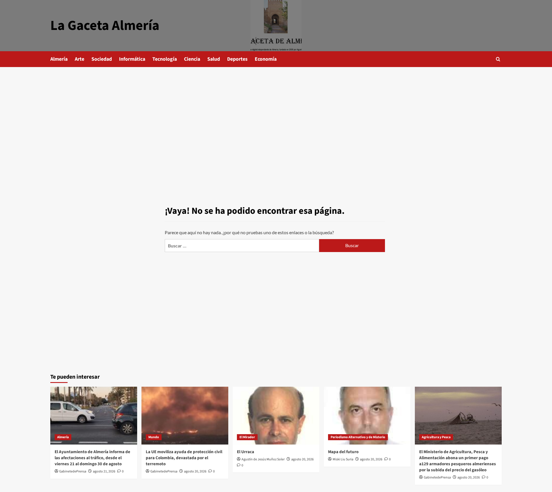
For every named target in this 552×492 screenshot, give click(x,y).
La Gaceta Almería (104, 25)
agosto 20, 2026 (195, 471)
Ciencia (192, 59)
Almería (59, 59)
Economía (266, 59)
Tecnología (164, 59)
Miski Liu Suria (343, 459)
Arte (79, 59)
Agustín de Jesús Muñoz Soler (263, 459)
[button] (498, 59)
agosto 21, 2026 (104, 471)
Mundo (153, 437)
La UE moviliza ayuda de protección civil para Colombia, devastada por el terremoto (184, 458)
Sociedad (101, 59)
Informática (132, 59)
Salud (213, 59)
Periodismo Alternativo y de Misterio (358, 437)
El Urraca (245, 452)
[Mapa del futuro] (367, 416)
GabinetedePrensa (72, 471)
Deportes (237, 59)
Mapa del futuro (343, 452)
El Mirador (247, 437)
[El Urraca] (276, 416)
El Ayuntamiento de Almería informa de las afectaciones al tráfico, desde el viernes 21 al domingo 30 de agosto (92, 458)
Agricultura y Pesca (436, 437)
